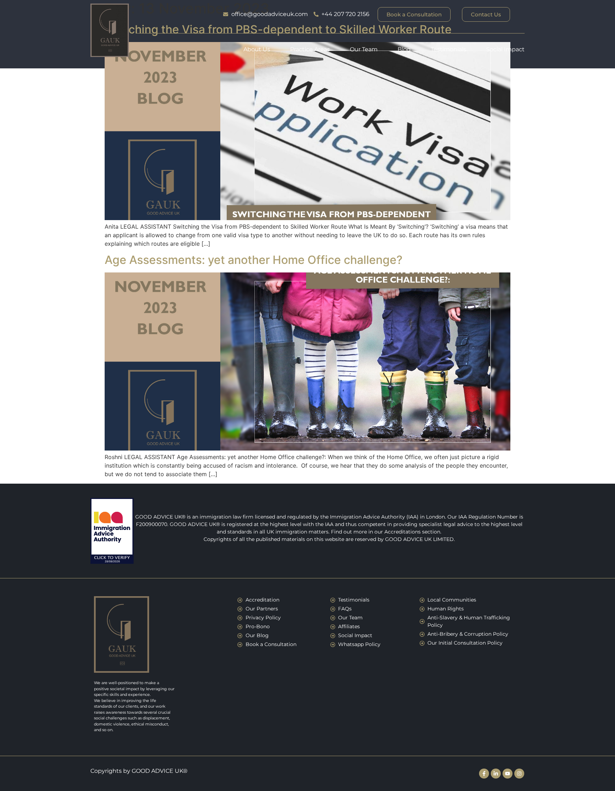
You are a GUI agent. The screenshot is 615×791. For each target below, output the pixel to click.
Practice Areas (310, 49)
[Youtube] (507, 774)
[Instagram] (519, 774)
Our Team (364, 49)
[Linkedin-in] (496, 774)
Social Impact (505, 49)
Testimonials (448, 49)
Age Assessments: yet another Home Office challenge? (254, 260)
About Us (256, 49)
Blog (404, 49)
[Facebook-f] (484, 774)
